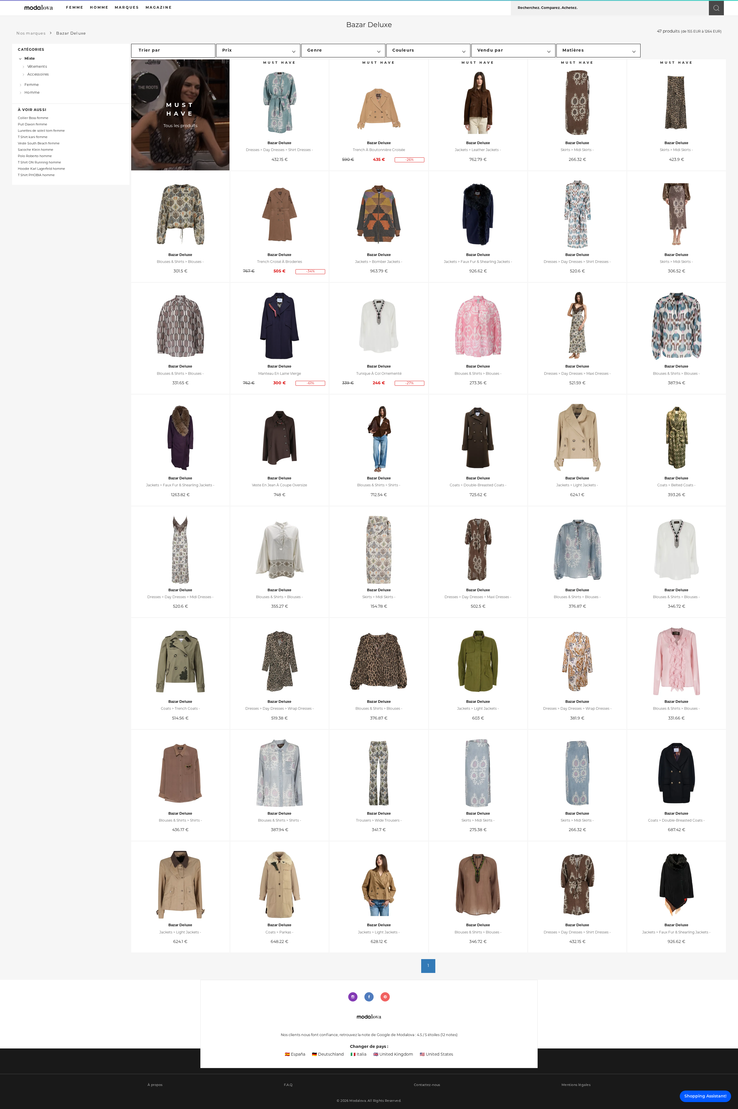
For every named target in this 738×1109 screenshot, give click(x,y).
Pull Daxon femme (32, 124)
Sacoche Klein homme (35, 150)
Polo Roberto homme (35, 156)
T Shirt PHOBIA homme (36, 175)
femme (75, 8)
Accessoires (38, 74)
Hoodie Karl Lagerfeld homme (41, 169)
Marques (127, 8)
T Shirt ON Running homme (39, 162)
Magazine (159, 8)
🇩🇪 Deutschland (328, 1054)
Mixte (30, 59)
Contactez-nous (427, 1085)
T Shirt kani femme (33, 137)
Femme (32, 85)
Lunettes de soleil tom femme (41, 131)
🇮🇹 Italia (358, 1054)
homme (99, 8)
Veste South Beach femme (39, 143)
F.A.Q (288, 1085)
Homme (32, 93)
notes (449, 1035)
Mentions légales (576, 1085)
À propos (155, 1085)
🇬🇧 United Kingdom (393, 1054)
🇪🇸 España (295, 1054)
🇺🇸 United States (436, 1054)
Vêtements (37, 66)
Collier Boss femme (33, 118)
